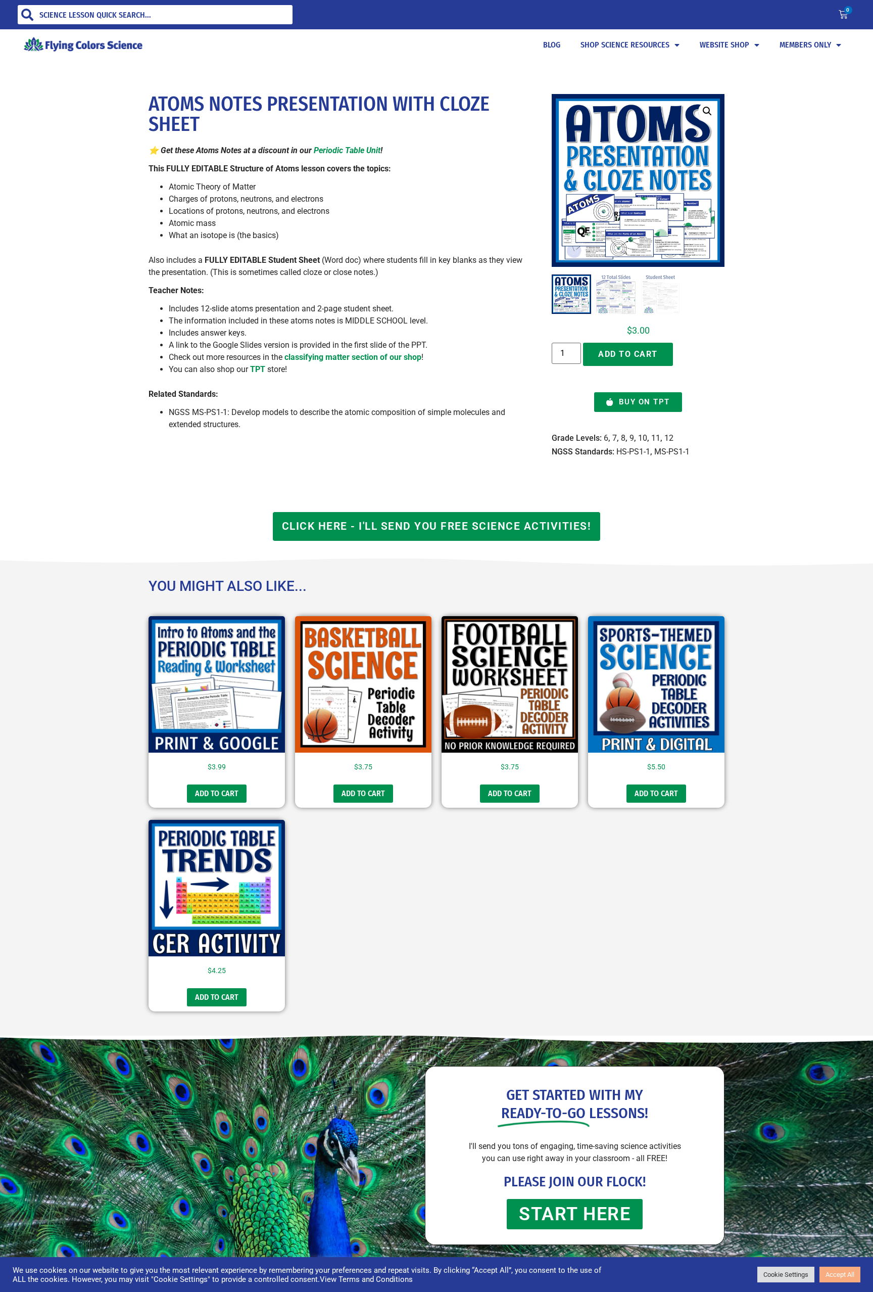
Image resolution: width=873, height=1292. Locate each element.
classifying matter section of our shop (352, 357)
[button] (707, 111)
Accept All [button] (840, 1274)
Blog (551, 45)
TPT (257, 369)
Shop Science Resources (624, 45)
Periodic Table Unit (347, 150)
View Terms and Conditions (366, 1279)
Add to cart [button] (216, 793)
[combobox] (155, 14)
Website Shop (724, 45)
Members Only (805, 45)
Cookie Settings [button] (785, 1274)
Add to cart (628, 354)
